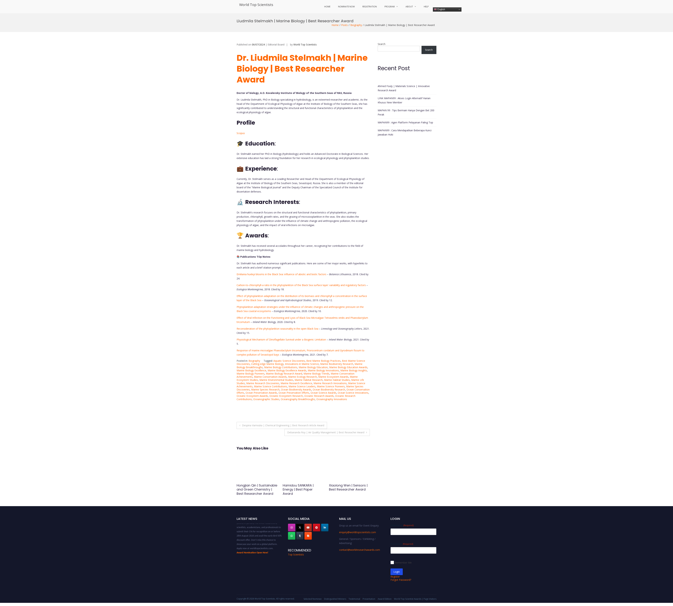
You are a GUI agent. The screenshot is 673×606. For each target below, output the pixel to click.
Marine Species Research (265, 389)
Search (381, 44)
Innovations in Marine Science (302, 364)
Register (395, 576)
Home (327, 6)
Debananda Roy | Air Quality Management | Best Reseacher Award (325, 432)
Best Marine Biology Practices (323, 360)
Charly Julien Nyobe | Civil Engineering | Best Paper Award (302, 489)
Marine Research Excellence (296, 383)
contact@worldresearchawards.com (359, 549)
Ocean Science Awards (323, 392)
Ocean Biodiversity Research (329, 389)
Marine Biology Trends (316, 373)
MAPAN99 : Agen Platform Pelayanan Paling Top (405, 122)
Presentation (369, 598)
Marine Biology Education (313, 367)
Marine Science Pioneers (331, 386)
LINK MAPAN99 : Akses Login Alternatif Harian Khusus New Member (404, 100)
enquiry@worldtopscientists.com (357, 532)
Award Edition (385, 598)
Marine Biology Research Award (284, 373)
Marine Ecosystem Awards (333, 376)
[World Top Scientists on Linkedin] (324, 527)
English (441, 9)
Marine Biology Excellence (251, 370)
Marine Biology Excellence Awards (287, 370)
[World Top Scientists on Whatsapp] (291, 536)
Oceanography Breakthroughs (298, 399)
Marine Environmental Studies (276, 380)
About (409, 6)
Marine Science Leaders (301, 386)
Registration (369, 6)
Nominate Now (346, 6)
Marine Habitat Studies (337, 380)
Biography (356, 25)
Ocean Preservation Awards (261, 392)
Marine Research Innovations (330, 383)
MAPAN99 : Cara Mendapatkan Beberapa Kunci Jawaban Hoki (404, 132)
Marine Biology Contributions (280, 367)
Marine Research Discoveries (262, 383)
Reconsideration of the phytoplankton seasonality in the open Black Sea (277, 328)
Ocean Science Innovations (353, 392)
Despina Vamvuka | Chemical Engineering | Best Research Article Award (283, 425)
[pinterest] (316, 527)
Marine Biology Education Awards (348, 367)
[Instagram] (291, 527)
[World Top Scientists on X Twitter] (300, 527)
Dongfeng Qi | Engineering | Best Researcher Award (349, 487)
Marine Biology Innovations (323, 370)
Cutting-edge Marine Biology (267, 364)
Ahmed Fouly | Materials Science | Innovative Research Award (404, 88)
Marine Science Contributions (270, 386)
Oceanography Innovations (331, 399)
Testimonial (354, 598)
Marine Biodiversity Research (336, 364)
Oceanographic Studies (266, 399)
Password (401, 543)
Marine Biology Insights (353, 370)
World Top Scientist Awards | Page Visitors (415, 598)
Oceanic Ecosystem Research (286, 396)
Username (402, 525)
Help (426, 6)
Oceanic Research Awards (319, 396)
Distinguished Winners (335, 598)
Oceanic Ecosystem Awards (252, 396)
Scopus (241, 133)
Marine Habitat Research (309, 380)
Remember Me (403, 562)
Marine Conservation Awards (270, 376)
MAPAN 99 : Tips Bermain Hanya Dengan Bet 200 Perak (406, 112)
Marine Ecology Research (302, 376)
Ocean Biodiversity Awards (296, 389)
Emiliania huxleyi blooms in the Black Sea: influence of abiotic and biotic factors (281, 274)
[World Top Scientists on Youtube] (308, 527)
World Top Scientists (256, 4)
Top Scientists (296, 554)
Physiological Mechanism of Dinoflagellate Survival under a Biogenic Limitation (281, 339)
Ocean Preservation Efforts (293, 392)
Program (390, 6)
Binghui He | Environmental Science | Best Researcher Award (255, 489)
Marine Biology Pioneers (250, 373)
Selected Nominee (313, 598)
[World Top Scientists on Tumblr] (300, 536)
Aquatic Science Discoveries (289, 360)
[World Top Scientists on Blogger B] (308, 536)
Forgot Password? (400, 579)
